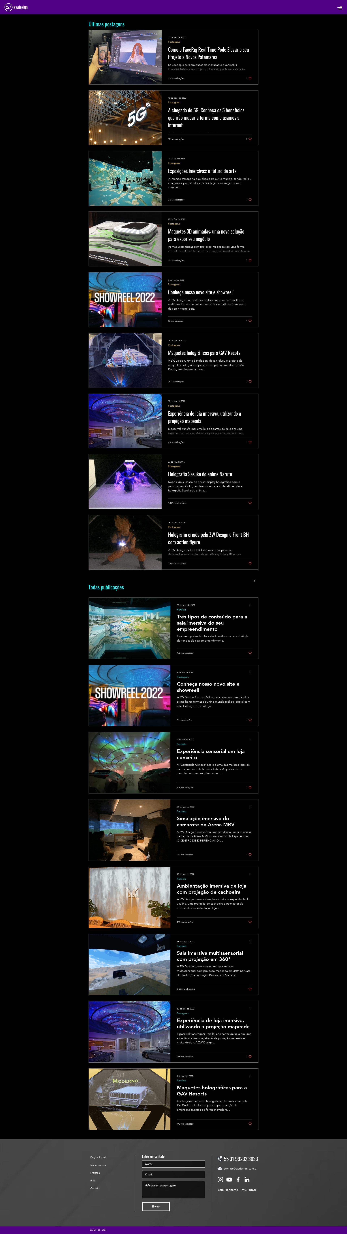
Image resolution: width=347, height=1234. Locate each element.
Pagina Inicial (98, 1157)
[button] (340, 7)
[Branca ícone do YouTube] (229, 1179)
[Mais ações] (251, 605)
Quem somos (98, 1165)
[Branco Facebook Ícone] (238, 1179)
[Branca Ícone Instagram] (220, 1179)
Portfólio (181, 609)
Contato (94, 1188)
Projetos (95, 1172)
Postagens (174, 41)
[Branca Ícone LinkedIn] (246, 1179)
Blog (93, 1180)
